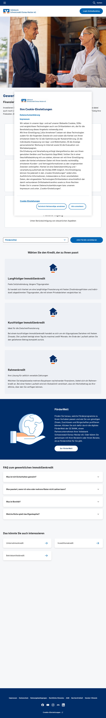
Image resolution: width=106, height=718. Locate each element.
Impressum (13, 698)
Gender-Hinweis (91, 698)
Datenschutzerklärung (30, 115)
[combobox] (35, 239)
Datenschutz (23, 698)
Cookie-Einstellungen (30, 201)
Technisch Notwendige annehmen (51, 207)
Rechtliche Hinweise (56, 698)
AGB (67, 698)
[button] (53, 477)
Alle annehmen (77, 207)
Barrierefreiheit (77, 698)
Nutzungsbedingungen (38, 698)
